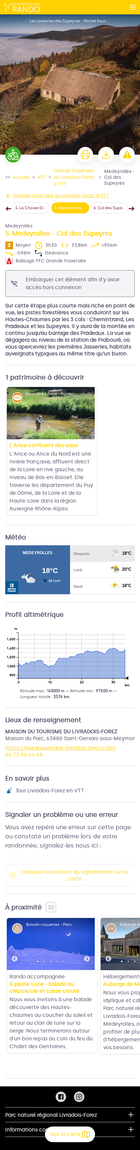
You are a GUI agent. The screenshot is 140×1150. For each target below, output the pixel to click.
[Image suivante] (87, 905)
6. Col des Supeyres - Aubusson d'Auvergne (110, 208)
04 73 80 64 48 (24, 715)
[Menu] (133, 7)
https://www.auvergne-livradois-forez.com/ (60, 709)
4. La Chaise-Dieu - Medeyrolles (32, 208)
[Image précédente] (14, 905)
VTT (41, 177)
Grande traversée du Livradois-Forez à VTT (74, 177)
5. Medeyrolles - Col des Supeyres (71, 208)
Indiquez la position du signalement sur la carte (75, 836)
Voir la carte (65, 1134)
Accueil (21, 177)
